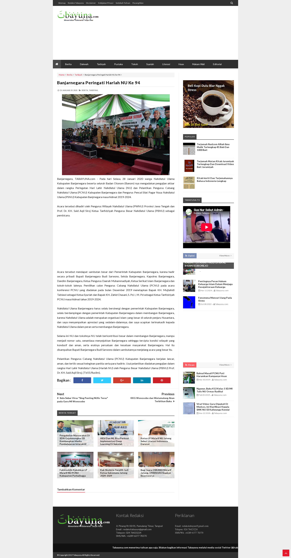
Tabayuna (77, 555)
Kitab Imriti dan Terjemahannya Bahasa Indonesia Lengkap (215, 179)
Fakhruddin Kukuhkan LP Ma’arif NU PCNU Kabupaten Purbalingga (73, 473)
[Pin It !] (162, 380)
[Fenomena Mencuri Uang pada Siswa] (189, 307)
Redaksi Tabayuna (76, 3)
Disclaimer (91, 3)
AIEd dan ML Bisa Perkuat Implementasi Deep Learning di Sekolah (114, 441)
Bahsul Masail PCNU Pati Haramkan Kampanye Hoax (212, 375)
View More (224, 255)
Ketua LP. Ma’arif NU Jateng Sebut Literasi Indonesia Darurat (156, 441)
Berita (69, 74)
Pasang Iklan (138, 3)
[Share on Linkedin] (142, 380)
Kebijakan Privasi (105, 3)
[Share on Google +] (122, 380)
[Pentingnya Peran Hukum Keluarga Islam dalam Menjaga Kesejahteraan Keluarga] (189, 291)
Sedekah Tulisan (123, 3)
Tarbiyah (78, 74)
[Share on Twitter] (102, 380)
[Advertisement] (172, 32)
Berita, (85, 90)
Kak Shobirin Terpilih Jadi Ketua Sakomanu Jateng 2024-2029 (114, 473)
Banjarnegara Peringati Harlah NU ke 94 (98, 82)
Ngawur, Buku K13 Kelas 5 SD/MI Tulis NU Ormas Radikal (215, 390)
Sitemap (62, 3)
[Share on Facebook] (82, 380)
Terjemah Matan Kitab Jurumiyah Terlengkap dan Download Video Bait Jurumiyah (215, 164)
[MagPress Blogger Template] (82, 16)
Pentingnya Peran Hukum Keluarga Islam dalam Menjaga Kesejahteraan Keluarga (215, 284)
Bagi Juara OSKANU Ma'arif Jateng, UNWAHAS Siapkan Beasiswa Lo (156, 473)
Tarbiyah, (93, 90)
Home (61, 74)
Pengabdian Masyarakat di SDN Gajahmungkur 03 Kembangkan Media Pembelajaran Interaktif (75, 439)
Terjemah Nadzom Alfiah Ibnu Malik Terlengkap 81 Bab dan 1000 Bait (213, 147)
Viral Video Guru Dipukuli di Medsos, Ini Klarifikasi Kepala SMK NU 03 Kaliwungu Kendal (213, 406)
